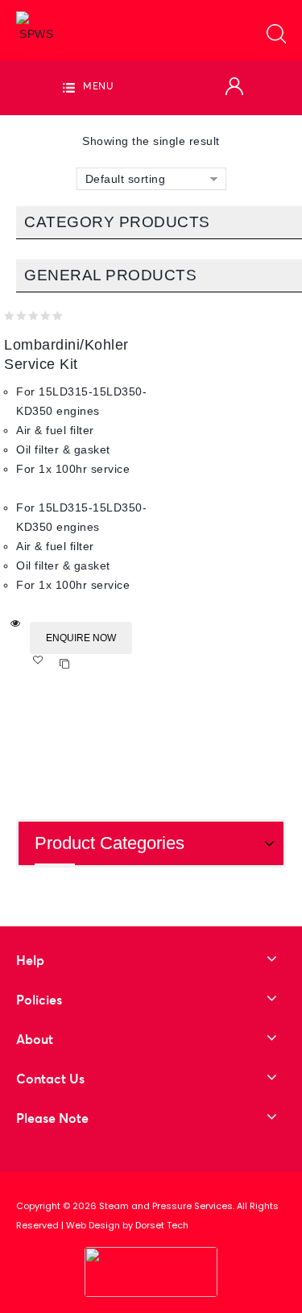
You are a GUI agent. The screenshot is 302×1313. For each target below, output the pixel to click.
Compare (65, 664)
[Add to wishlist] (43, 664)
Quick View (16, 624)
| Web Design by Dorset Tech (124, 1225)
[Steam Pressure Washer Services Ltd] (36, 26)
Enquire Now (81, 638)
